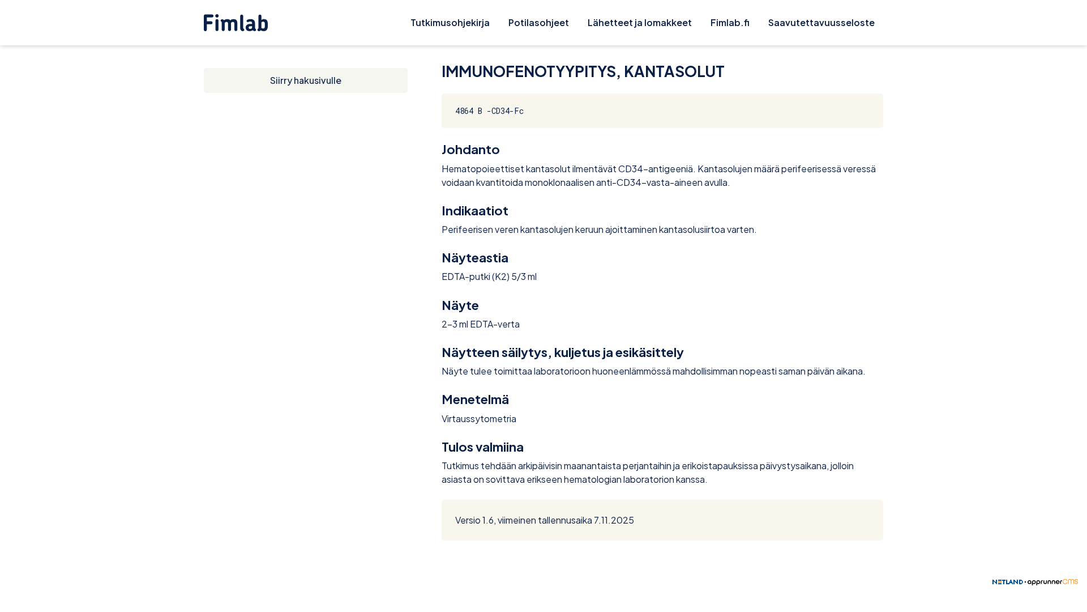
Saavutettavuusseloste (821, 22)
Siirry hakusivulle (305, 80)
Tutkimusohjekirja (450, 22)
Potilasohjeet (538, 22)
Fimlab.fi (730, 22)
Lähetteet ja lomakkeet (640, 22)
